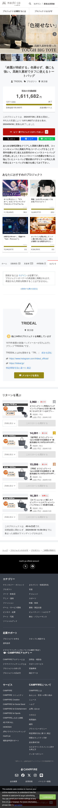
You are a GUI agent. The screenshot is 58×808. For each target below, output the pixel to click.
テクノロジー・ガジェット (13, 584)
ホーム (4, 263)
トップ (5, 550)
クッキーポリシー (36, 754)
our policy (18, 805)
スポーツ (32, 598)
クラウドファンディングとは (14, 664)
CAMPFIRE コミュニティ (13, 695)
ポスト (12, 138)
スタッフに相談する (37, 638)
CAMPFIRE (7, 690)
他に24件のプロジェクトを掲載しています (31, 336)
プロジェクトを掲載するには (14, 11)
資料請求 (6, 643)
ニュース (32, 699)
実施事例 (32, 668)
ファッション (8, 603)
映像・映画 (33, 603)
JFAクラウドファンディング (14, 731)
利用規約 (32, 719)
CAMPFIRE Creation (11, 699)
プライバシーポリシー (38, 728)
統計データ (33, 673)
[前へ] (3, 34)
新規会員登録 (49, 4)
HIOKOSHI (7, 727)
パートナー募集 (44, 781)
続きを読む (47, 352)
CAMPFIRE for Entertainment (14, 708)
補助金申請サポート (11, 740)
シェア (30, 138)
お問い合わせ (34, 708)
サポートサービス (36, 664)
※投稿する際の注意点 (29, 288)
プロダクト (32, 81)
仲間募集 (41, 263)
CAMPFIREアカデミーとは (14, 659)
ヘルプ (31, 704)
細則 (31, 724)
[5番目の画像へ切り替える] (52, 57)
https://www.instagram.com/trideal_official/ (29, 358)
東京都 (44, 81)
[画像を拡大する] (26, 415)
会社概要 (13, 781)
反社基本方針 (34, 742)
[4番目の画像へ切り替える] (40, 57)
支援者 (28, 263)
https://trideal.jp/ (16, 363)
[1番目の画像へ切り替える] (6, 57)
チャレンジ (33, 594)
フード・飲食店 (9, 594)
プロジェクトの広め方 (12, 673)
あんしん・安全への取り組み (40, 695)
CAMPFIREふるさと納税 (13, 717)
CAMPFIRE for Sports (11, 713)
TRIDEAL (18, 81)
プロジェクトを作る (11, 638)
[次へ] (54, 34)
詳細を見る (9, 423)
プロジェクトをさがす (19, 550)
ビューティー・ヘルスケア (39, 612)
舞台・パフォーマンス (38, 616)
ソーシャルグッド (10, 621)
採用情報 (29, 781)
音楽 (31, 589)
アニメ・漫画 (8, 598)
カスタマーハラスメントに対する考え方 (41, 747)
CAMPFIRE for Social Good (14, 704)
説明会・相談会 (35, 659)
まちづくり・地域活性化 (39, 584)
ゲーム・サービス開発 (12, 607)
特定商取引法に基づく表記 (18, 367)
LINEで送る (48, 138)
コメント (52, 263)
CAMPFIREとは (35, 690)
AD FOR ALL (8, 722)
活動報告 (15, 263)
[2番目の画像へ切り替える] (17, 57)
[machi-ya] (11, 4)
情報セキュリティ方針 (38, 737)
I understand (48, 797)
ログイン (37, 4)
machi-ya (6, 736)
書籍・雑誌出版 (35, 607)
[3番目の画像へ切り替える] (28, 57)
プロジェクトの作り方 (12, 668)
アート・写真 (8, 616)
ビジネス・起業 (9, 612)
